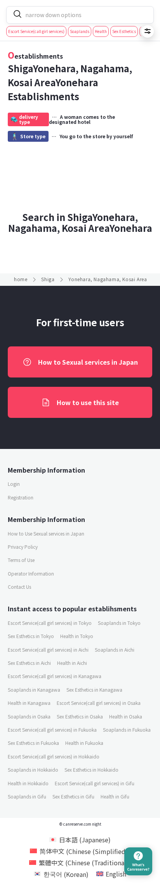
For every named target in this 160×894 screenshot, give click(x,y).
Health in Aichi (72, 662)
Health (101, 31)
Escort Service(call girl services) (36, 31)
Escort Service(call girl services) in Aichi (48, 649)
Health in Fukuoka (84, 742)
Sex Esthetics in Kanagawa (94, 689)
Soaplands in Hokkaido (33, 769)
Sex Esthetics (124, 31)
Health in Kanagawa (29, 702)
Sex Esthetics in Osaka (80, 716)
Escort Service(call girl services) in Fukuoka (52, 729)
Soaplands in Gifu (27, 796)
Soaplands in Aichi (114, 649)
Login (14, 483)
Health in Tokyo (76, 636)
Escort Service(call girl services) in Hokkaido (53, 756)
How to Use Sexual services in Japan (46, 533)
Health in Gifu (115, 796)
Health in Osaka (125, 716)
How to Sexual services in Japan (88, 362)
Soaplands (79, 31)
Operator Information (31, 573)
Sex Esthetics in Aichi (29, 662)
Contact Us (19, 586)
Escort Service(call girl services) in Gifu (94, 783)
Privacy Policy (23, 546)
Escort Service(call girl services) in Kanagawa (54, 676)
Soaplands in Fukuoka (127, 729)
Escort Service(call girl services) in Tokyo (50, 622)
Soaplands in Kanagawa (34, 689)
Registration (20, 497)
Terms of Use (21, 560)
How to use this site (88, 402)
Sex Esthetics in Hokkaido (91, 769)
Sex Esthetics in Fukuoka (33, 742)
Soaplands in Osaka (29, 716)
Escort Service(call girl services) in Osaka (99, 702)
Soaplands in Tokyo (119, 622)
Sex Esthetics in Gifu (73, 796)
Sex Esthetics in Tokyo (31, 636)
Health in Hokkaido (28, 783)
